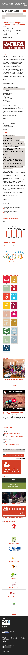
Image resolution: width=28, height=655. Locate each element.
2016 (18, 13)
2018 (4, 15)
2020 (10, 15)
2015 (14, 13)
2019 (7, 15)
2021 (14, 15)
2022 (17, 15)
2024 (24, 15)
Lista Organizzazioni (21, 458)
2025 (4, 17)
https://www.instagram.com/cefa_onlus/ (12, 444)
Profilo (4, 13)
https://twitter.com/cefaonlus (9, 441)
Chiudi (25, 5)
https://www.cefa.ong (8, 427)
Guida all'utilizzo (5, 630)
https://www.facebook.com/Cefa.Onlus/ (12, 433)
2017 (21, 13)
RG (25, 652)
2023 (20, 15)
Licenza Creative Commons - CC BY (8, 631)
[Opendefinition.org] (5, 632)
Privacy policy (4, 628)
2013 (8, 13)
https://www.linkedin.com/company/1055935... (13, 436)
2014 (11, 13)
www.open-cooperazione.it (10, 645)
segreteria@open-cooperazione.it (10, 644)
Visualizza (5, 200)
